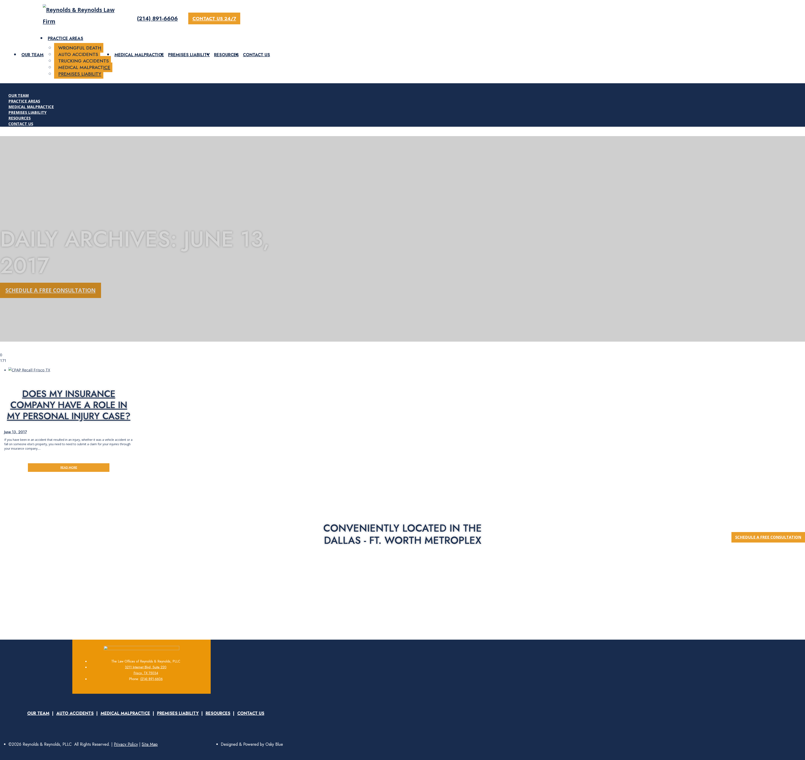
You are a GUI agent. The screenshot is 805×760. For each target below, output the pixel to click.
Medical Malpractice (84, 67)
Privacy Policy (126, 744)
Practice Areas (65, 38)
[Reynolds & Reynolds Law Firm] (79, 21)
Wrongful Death (79, 47)
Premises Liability (79, 73)
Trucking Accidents (83, 60)
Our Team (32, 55)
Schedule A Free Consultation (50, 290)
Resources (226, 55)
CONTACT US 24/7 (214, 18)
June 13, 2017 (15, 432)
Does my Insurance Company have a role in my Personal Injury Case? (68, 404)
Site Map (150, 744)
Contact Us (256, 55)
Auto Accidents (78, 54)
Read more (68, 467)
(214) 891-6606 (157, 18)
